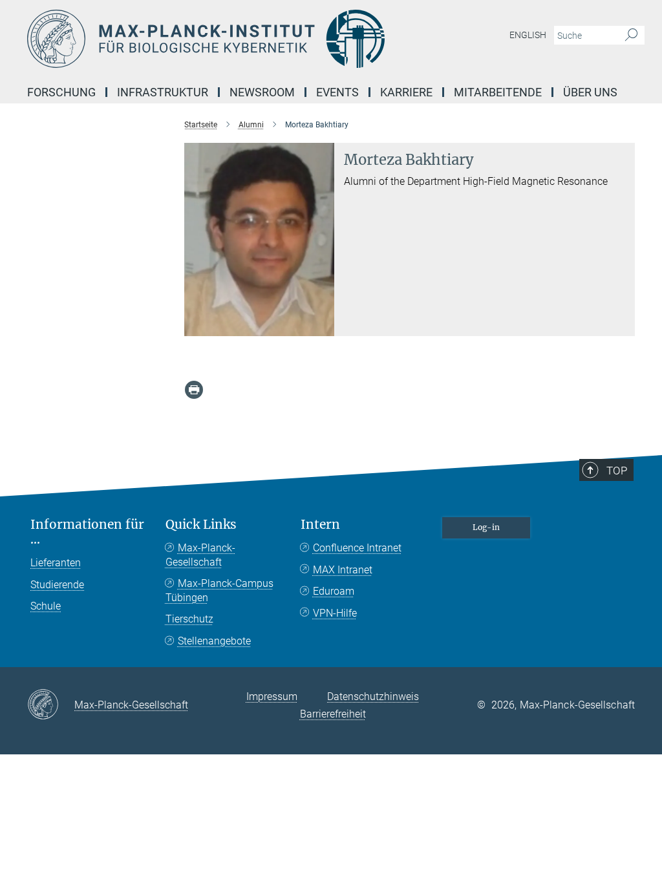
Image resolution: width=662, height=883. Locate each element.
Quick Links (201, 524)
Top (616, 470)
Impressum (271, 696)
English (527, 35)
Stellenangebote (214, 641)
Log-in (486, 527)
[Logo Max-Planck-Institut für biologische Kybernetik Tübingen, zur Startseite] (269, 39)
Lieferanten (55, 563)
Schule (45, 606)
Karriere (406, 92)
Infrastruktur (162, 92)
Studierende (57, 585)
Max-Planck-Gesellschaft (200, 555)
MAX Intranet (342, 570)
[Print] (194, 389)
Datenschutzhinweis (373, 696)
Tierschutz (189, 619)
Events (337, 92)
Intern (320, 524)
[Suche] (631, 36)
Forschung (61, 92)
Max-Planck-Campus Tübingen (219, 590)
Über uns (590, 92)
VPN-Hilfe (335, 613)
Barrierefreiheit (333, 714)
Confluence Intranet (357, 548)
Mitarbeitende (498, 92)
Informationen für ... (87, 532)
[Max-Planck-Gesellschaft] (50, 705)
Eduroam (333, 591)
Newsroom (262, 92)
